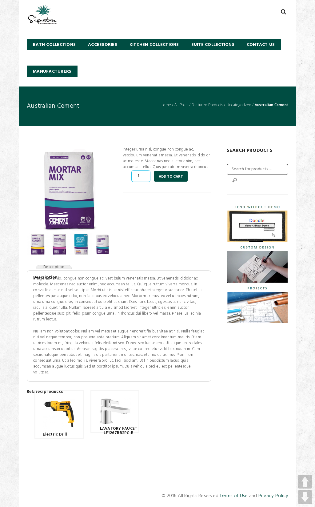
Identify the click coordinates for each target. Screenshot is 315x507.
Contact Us (261, 44)
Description (53, 267)
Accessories (102, 44)
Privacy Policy (273, 496)
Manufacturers (52, 71)
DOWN (305, 497)
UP (305, 482)
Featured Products (207, 105)
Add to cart (171, 177)
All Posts (181, 105)
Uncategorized (238, 105)
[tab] (54, 267)
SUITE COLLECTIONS (212, 44)
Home (166, 105)
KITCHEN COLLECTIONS (154, 44)
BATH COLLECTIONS (54, 44)
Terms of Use (234, 496)
